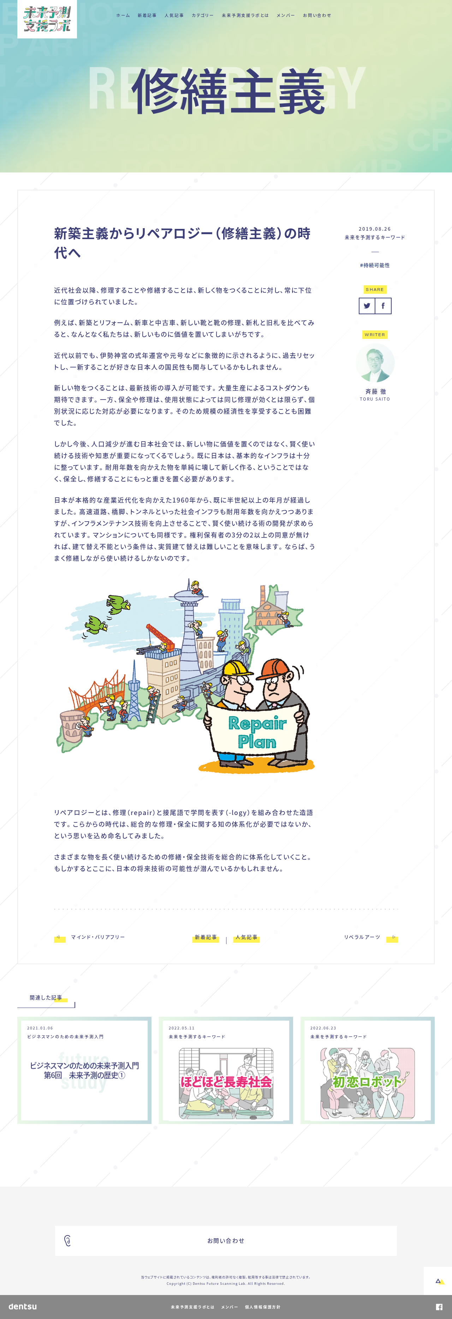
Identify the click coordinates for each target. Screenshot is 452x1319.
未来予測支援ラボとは (245, 15)
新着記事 (147, 15)
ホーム (123, 15)
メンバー (286, 15)
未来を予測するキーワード (375, 237)
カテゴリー (203, 15)
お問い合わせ (317, 15)
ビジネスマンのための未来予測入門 (65, 1037)
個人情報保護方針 (263, 1306)
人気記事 (174, 15)
